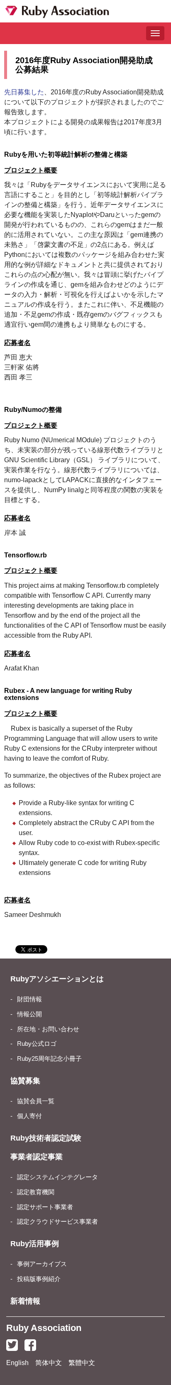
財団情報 (29, 999)
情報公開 (29, 1014)
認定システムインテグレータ (57, 1177)
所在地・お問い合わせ (48, 1029)
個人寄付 (29, 1116)
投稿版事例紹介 (39, 1279)
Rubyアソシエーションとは (57, 979)
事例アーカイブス (42, 1264)
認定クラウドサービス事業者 (57, 1221)
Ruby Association (43, 1328)
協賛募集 (25, 1081)
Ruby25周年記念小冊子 (49, 1058)
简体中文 (48, 1362)
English (17, 1362)
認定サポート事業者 (45, 1207)
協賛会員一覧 (35, 1101)
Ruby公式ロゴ (36, 1043)
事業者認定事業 (36, 1157)
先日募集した (24, 92)
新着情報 (25, 1301)
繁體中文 (81, 1362)
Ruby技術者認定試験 (45, 1138)
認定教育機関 (35, 1192)
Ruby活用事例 (34, 1244)
